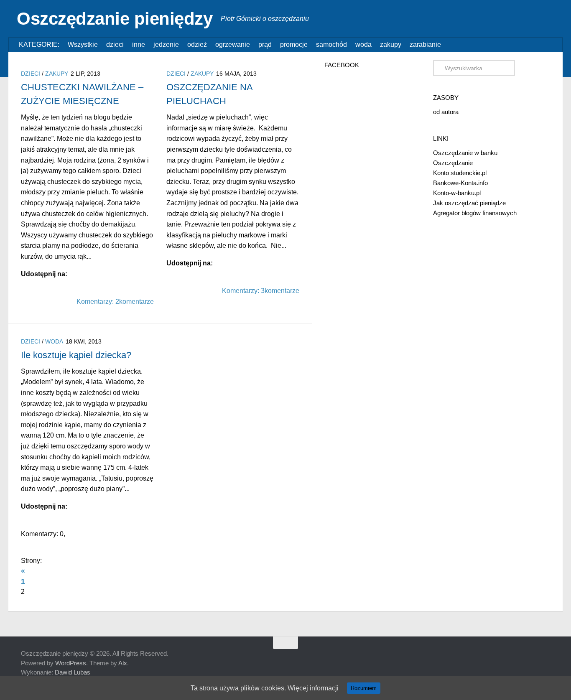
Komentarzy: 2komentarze (115, 301)
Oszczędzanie (453, 162)
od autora (446, 111)
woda (363, 44)
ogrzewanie (232, 44)
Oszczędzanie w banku (465, 152)
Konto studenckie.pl (460, 172)
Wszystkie (83, 44)
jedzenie (166, 44)
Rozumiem (364, 688)
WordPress (70, 663)
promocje (294, 44)
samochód (331, 44)
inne (138, 44)
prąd (265, 44)
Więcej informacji (313, 688)
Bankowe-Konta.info (460, 182)
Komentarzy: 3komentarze (260, 290)
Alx (122, 663)
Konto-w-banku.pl (457, 192)
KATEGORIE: (39, 44)
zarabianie (425, 44)
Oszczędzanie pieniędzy (114, 18)
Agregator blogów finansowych (475, 212)
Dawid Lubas (72, 672)
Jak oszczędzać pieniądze (469, 202)
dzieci (115, 44)
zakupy (390, 44)
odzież (197, 44)
